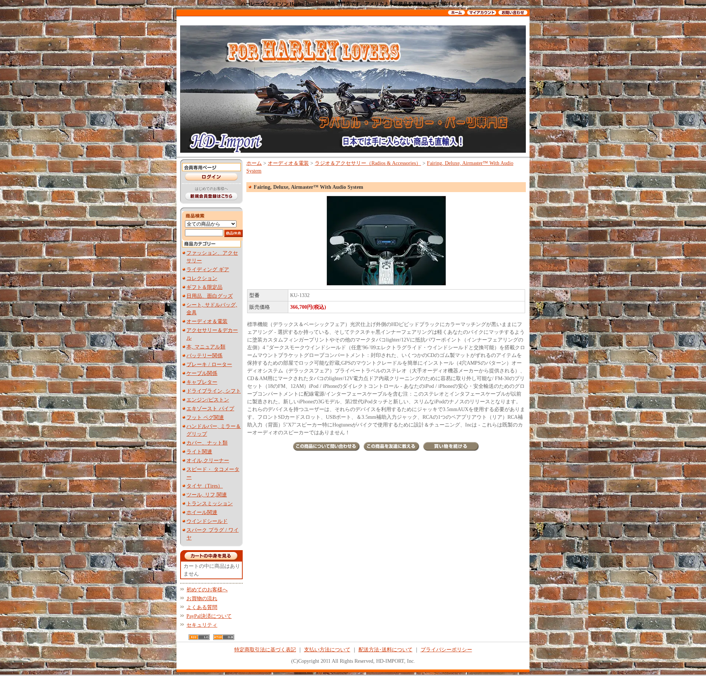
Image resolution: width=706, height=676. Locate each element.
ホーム (254, 163)
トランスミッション (209, 503)
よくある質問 (201, 607)
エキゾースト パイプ (210, 408)
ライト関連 (199, 451)
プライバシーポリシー (446, 649)
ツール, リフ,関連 (206, 495)
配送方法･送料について (386, 649)
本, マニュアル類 (205, 347)
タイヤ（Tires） (204, 486)
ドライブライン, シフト (213, 391)
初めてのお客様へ (207, 589)
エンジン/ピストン (207, 400)
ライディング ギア (207, 269)
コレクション (201, 278)
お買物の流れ (201, 598)
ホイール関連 (201, 512)
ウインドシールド (207, 521)
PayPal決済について (209, 616)
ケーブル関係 (201, 373)
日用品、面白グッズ (209, 296)
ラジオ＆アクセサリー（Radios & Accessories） (368, 163)
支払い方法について (327, 649)
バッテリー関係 (204, 355)
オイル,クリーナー (207, 460)
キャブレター (201, 382)
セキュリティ (201, 625)
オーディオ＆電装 (207, 321)
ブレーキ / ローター (209, 364)
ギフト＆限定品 (204, 287)
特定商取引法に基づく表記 (265, 649)
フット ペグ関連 (205, 417)
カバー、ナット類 (207, 443)
